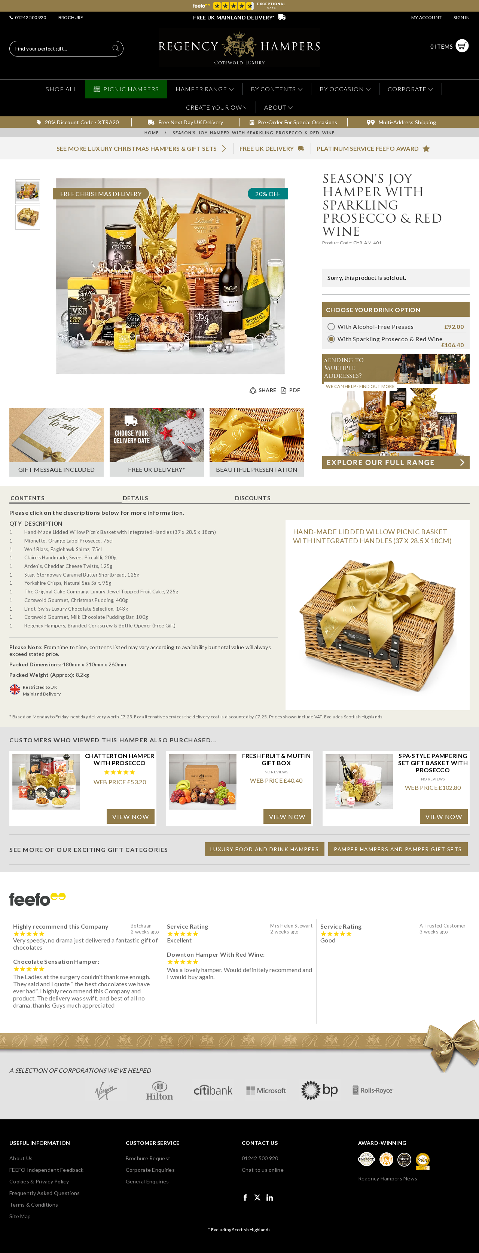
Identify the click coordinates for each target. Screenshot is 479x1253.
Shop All (61, 88)
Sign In (462, 17)
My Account (426, 17)
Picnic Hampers (131, 88)
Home (151, 132)
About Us (21, 1158)
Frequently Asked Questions (44, 1193)
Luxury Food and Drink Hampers (264, 849)
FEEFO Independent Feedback (46, 1170)
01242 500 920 (29, 17)
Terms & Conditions (33, 1204)
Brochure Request (148, 1158)
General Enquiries (147, 1181)
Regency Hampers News (388, 1178)
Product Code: (337, 242)
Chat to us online (263, 1170)
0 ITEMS (441, 46)
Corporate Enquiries (150, 1170)
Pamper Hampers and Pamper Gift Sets (398, 849)
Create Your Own (216, 107)
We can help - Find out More (360, 386)
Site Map (20, 1216)
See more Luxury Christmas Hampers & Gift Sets (137, 148)
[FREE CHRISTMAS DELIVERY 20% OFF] (171, 372)
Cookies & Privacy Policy (39, 1181)
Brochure (70, 17)
